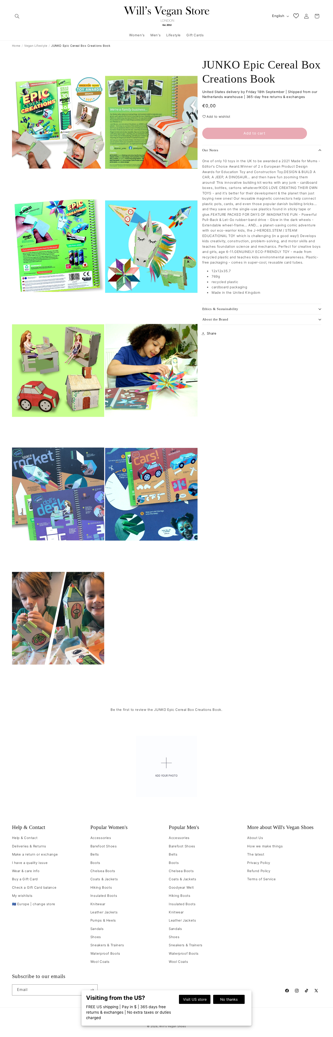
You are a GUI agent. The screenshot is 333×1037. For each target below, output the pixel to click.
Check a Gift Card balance (34, 887)
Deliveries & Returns (29, 846)
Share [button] (212, 333)
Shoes (95, 937)
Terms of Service (261, 879)
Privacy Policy (258, 863)
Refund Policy (258, 871)
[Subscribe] (92, 989)
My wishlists (22, 896)
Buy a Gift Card (25, 879)
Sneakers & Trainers (107, 945)
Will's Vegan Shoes (172, 1026)
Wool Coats (100, 962)
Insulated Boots (103, 896)
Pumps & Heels (103, 920)
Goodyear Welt (181, 887)
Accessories (100, 838)
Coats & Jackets (104, 879)
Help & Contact (28, 827)
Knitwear (97, 904)
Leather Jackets (104, 912)
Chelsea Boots (102, 871)
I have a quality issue (30, 863)
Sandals (97, 929)
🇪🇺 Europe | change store (34, 904)
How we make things (265, 846)
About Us (255, 838)
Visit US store (195, 999)
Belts (94, 854)
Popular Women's (109, 827)
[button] (17, 16)
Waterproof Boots (105, 953)
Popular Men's (184, 827)
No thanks (229, 999)
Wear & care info (26, 871)
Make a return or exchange (35, 854)
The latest (255, 854)
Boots (95, 863)
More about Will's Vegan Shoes (280, 827)
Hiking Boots (101, 887)
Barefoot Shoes (103, 846)
